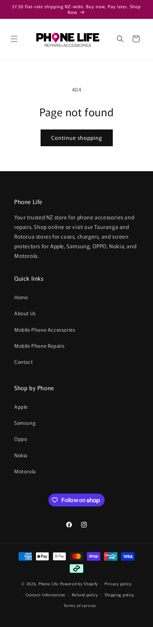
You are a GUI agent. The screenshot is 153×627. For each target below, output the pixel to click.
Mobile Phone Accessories (44, 329)
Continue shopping (76, 137)
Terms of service (80, 605)
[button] (14, 39)
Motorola (25, 471)
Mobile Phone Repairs (39, 345)
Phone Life (49, 583)
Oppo (20, 438)
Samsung (25, 422)
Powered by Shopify (79, 583)
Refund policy (85, 594)
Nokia (20, 455)
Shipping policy (119, 594)
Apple (21, 406)
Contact (23, 361)
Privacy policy (118, 583)
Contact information (45, 594)
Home (21, 297)
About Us (25, 313)
